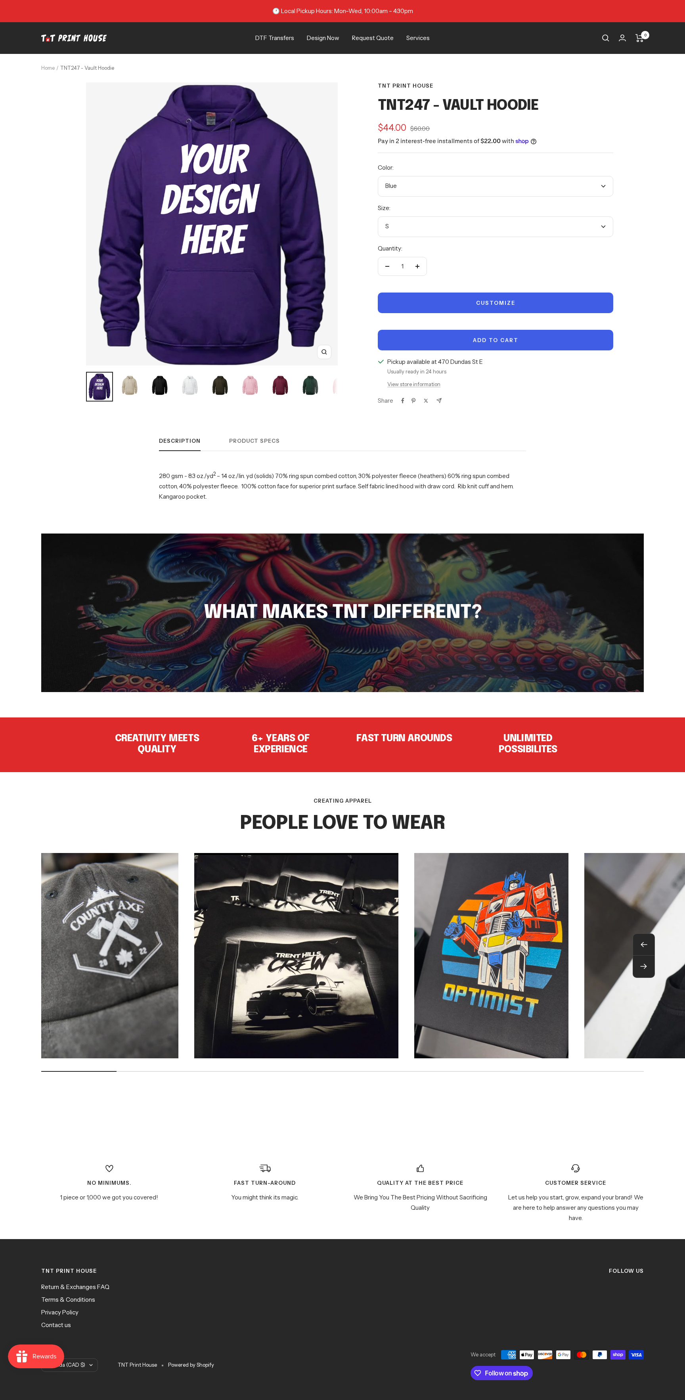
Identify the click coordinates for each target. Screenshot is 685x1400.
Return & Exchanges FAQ (75, 1287)
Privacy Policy (59, 1312)
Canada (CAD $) (65, 1365)
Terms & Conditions (68, 1299)
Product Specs (254, 441)
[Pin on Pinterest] (413, 401)
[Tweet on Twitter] (426, 401)
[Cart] (639, 38)
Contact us (56, 1325)
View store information (413, 384)
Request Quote (373, 38)
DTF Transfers (274, 38)
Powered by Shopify (191, 1365)
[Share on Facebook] (402, 401)
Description (180, 441)
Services (418, 38)
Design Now (323, 38)
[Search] (605, 38)
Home (48, 68)
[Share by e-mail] (439, 400)
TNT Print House (405, 85)
